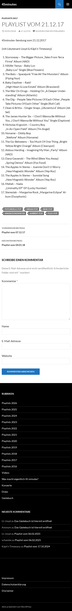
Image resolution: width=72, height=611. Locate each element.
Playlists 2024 (9, 415)
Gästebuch (7, 498)
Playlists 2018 (9, 453)
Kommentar (10, 281)
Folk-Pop (52, 213)
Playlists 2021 (9, 434)
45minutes (9, 4)
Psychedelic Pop (13, 209)
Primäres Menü (68, 4)
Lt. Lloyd (25, 31)
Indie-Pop (47, 209)
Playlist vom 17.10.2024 (37, 546)
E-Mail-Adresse (11, 341)
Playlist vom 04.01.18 (13, 242)
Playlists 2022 (9, 428)
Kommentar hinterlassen (50, 31)
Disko (5, 491)
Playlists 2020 (9, 441)
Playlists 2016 (9, 466)
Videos (5, 472)
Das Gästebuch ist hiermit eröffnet (33, 521)
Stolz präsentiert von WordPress (16, 606)
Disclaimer (8, 590)
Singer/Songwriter (15, 213)
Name (5, 326)
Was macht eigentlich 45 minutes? (20, 479)
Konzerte (7, 485)
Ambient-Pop (36, 213)
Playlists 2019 (9, 447)
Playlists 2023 (9, 422)
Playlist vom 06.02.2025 (27, 533)
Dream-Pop (32, 209)
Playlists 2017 (10, 18)
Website (7, 355)
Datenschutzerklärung (14, 584)
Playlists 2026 (9, 403)
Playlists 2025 (9, 409)
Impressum (8, 578)
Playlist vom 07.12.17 (13, 230)
